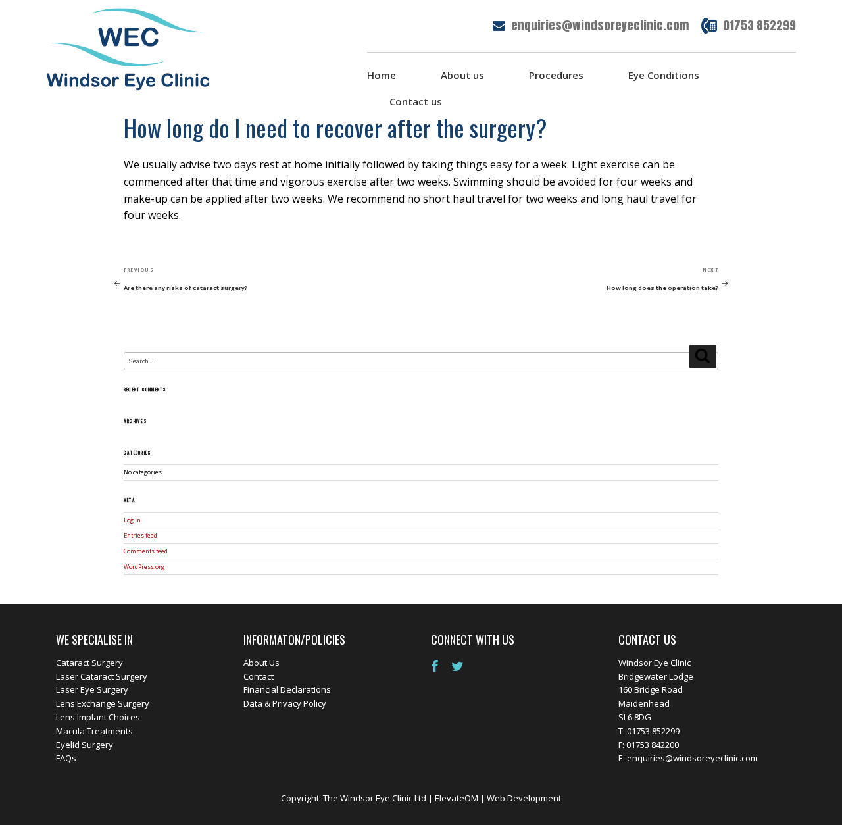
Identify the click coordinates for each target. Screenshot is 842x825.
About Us (261, 662)
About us (462, 75)
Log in (132, 520)
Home (381, 75)
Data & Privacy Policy (284, 703)
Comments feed (146, 551)
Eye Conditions (663, 75)
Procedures (556, 75)
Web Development (524, 798)
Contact (258, 676)
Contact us (415, 101)
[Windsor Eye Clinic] (128, 48)
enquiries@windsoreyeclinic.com (600, 25)
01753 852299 (759, 25)
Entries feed (140, 535)
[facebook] (439, 666)
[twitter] (462, 666)
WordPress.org (144, 567)
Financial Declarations (287, 689)
